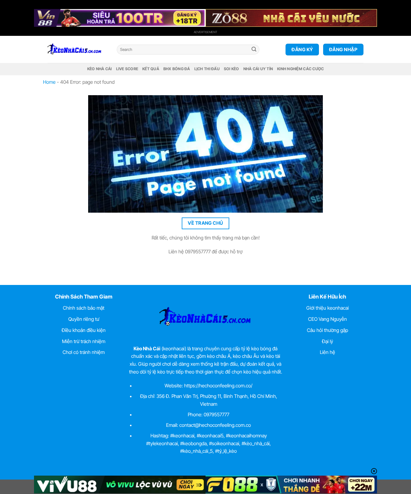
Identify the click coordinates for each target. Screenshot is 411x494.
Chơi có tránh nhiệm (84, 352)
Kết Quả (150, 69)
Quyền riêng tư (83, 319)
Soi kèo (231, 69)
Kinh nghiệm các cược (300, 69)
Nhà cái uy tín (258, 69)
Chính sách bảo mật (83, 308)
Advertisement (205, 32)
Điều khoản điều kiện (84, 330)
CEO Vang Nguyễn (327, 319)
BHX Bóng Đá (176, 69)
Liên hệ (327, 352)
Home (49, 82)
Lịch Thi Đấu (207, 69)
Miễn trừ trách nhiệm (83, 341)
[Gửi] (254, 50)
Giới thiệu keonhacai (327, 308)
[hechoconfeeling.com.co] (78, 49)
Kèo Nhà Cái (99, 69)
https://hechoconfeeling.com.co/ (218, 386)
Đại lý (327, 341)
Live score (127, 69)
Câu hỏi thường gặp (327, 330)
